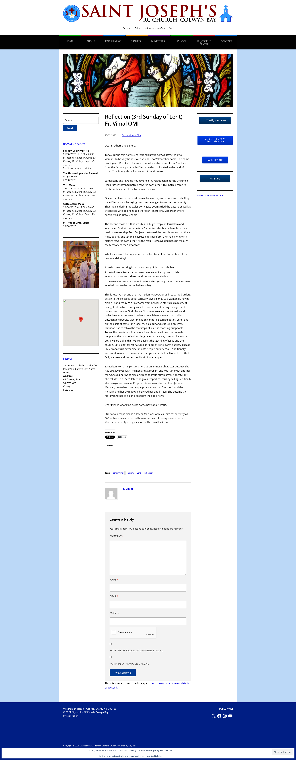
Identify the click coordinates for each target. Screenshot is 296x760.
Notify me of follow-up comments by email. (136, 650)
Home (69, 41)
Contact (226, 41)
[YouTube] (230, 715)
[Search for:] (81, 120)
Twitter (138, 28)
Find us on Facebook (210, 195)
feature (130, 472)
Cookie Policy (156, 756)
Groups (136, 41)
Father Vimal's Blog (131, 135)
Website (114, 612)
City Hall (132, 745)
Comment (116, 536)
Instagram (149, 28)
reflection (148, 472)
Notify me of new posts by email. (129, 663)
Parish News (113, 41)
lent (139, 472)
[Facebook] (219, 715)
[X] (213, 715)
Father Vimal (117, 472)
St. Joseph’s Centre (204, 42)
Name (114, 579)
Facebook (127, 28)
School (182, 41)
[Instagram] (224, 715)
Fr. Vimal (127, 489)
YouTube (161, 28)
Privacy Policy (70, 715)
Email (171, 28)
